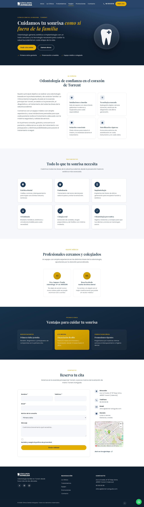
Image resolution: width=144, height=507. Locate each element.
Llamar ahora (46, 47)
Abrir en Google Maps (102, 451)
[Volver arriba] (124, 503)
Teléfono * (58, 394)
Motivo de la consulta (29, 413)
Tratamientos (61, 4)
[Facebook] (19, 485)
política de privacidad (44, 442)
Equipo (70, 4)
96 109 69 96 (104, 402)
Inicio (42, 4)
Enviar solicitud (53, 447)
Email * (23, 404)
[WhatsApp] (29, 485)
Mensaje (24, 423)
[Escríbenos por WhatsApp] (139, 502)
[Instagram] (24, 485)
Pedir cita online (26, 47)
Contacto (91, 4)
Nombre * (24, 394)
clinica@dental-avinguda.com (110, 409)
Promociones (80, 4)
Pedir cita (121, 4)
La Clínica (50, 4)
